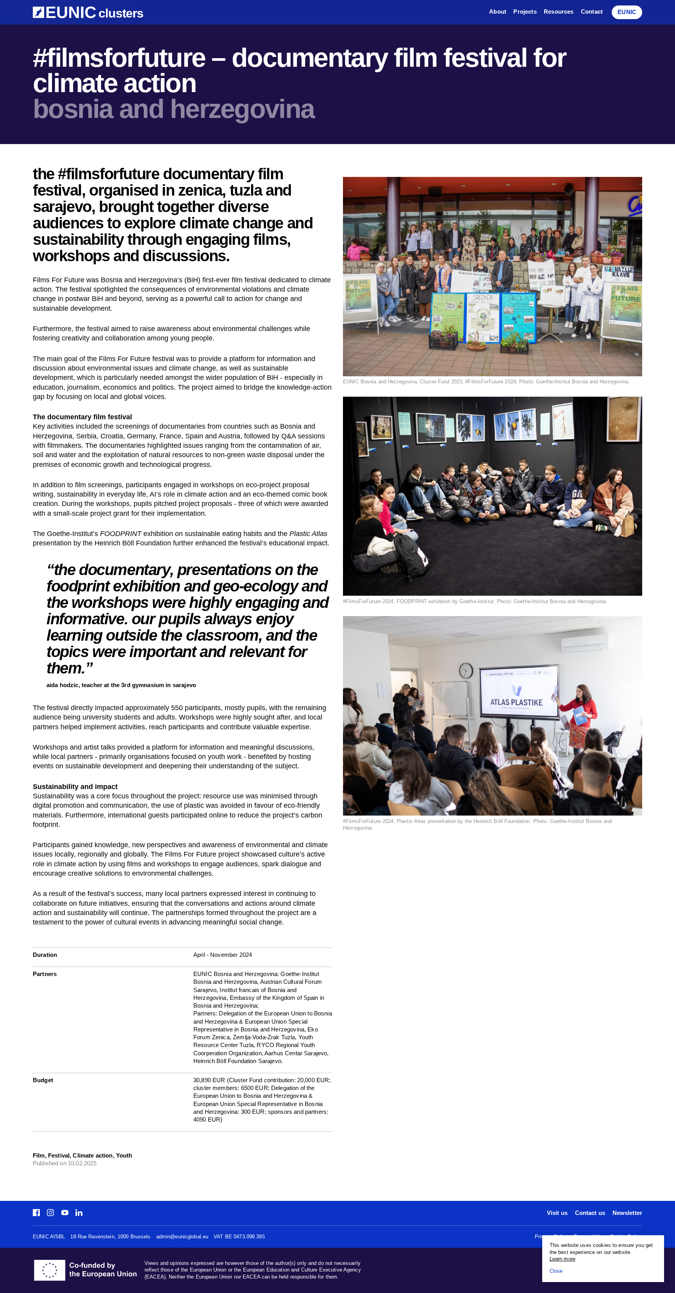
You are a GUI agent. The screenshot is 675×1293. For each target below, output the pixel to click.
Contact (592, 12)
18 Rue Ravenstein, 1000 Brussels (110, 1236)
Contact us (590, 1213)
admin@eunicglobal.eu (182, 1236)
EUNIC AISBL (49, 1236)
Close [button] (556, 1271)
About (497, 12)
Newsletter (627, 1213)
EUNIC (627, 12)
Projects (524, 12)
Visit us (557, 1213)
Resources (558, 12)
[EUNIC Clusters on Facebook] (38, 1213)
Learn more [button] (562, 1259)
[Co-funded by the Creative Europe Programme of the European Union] (89, 1270)
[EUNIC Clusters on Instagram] (50, 1213)
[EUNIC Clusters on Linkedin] (77, 1213)
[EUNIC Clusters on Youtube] (65, 1213)
